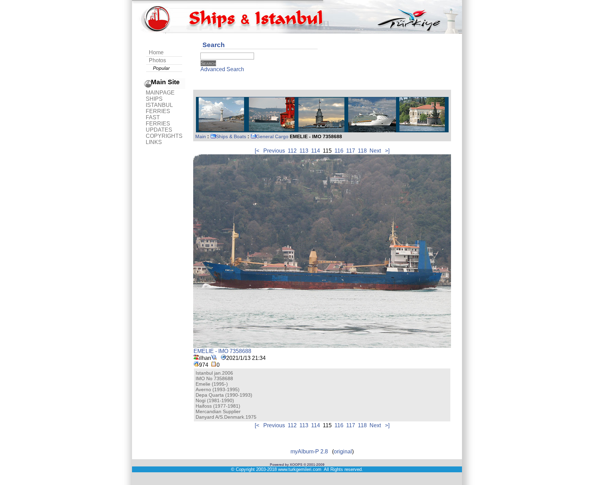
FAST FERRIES (158, 120)
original (343, 451)
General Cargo (272, 136)
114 (315, 151)
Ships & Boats (231, 136)
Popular (161, 68)
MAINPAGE (160, 93)
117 (350, 151)
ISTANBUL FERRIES (159, 108)
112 (292, 151)
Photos (157, 60)
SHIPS (154, 99)
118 (362, 151)
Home (156, 52)
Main (200, 136)
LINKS (154, 142)
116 (338, 151)
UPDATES (159, 130)
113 (303, 151)
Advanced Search (222, 69)
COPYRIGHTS (164, 136)
